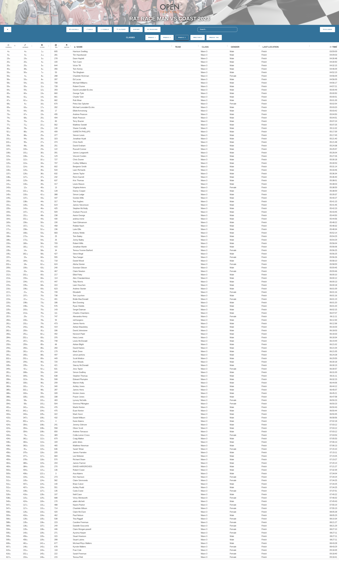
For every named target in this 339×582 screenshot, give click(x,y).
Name (79, 47)
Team (178, 47)
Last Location (271, 47)
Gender (235, 47)
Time (334, 47)
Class (205, 47)
